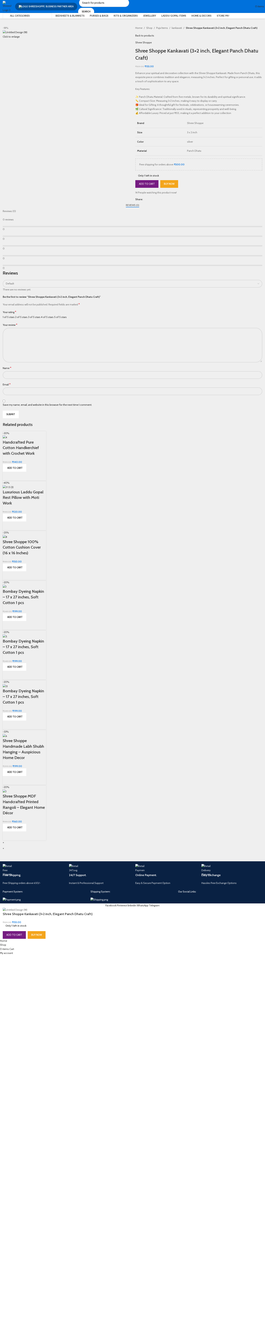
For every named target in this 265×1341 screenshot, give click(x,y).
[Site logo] (7, 6)
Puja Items (162, 28)
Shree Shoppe (143, 42)
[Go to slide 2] (134, 848)
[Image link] (12, 899)
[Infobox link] (33, 874)
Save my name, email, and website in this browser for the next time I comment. (47, 404)
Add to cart (147, 183)
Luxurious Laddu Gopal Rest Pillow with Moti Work (23, 498)
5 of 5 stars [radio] (60, 317)
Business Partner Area (60, 6)
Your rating (9, 312)
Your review (10, 325)
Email (7, 384)
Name (7, 368)
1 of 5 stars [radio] (9, 317)
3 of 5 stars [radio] (34, 317)
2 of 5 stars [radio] (21, 317)
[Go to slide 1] (134, 843)
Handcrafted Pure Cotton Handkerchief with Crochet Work (21, 448)
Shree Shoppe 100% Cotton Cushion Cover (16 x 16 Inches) (22, 547)
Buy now (169, 183)
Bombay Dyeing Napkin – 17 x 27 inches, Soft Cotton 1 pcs (23, 597)
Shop (149, 28)
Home (138, 28)
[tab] (132, 205)
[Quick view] (7, 476)
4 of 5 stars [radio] (47, 317)
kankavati (177, 28)
